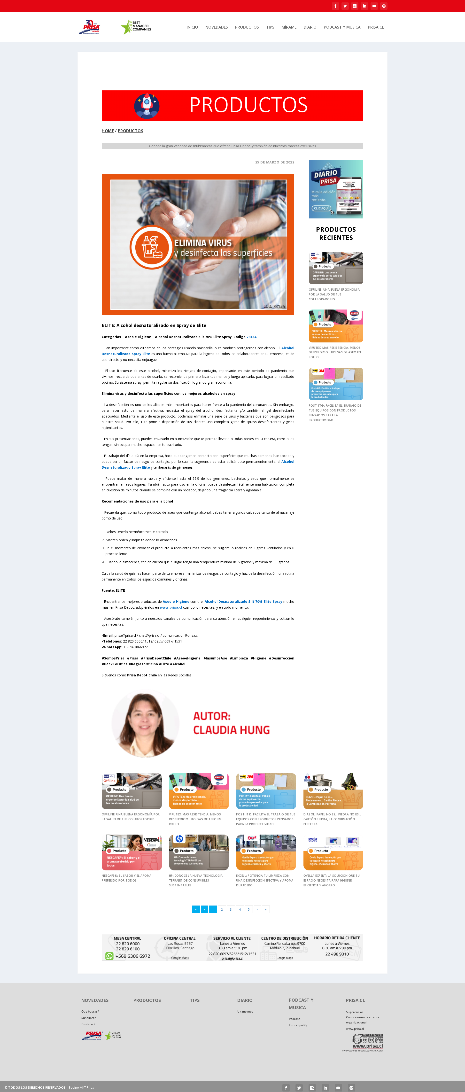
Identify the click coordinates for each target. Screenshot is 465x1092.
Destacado (88, 1024)
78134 (251, 336)
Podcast (294, 1019)
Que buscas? (90, 1011)
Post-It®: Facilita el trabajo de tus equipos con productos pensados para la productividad (265, 819)
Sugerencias (354, 1012)
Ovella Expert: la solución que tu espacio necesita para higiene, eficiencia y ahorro (331, 880)
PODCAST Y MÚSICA (342, 27)
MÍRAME (289, 27)
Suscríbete (88, 1018)
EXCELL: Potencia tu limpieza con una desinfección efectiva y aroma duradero (265, 880)
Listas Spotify (298, 1025)
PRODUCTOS (247, 27)
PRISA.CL (376, 27)
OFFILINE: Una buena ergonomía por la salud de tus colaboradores (334, 294)
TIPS (270, 27)
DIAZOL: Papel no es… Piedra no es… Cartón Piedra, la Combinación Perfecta (332, 819)
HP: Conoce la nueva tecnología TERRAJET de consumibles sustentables (196, 880)
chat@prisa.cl (149, 635)
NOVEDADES (216, 27)
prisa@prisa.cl (125, 635)
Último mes (245, 1011)
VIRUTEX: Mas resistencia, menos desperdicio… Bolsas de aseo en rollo (335, 352)
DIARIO (310, 27)
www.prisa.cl (355, 1029)
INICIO (192, 27)
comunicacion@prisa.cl (180, 635)
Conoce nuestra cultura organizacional (362, 1019)
